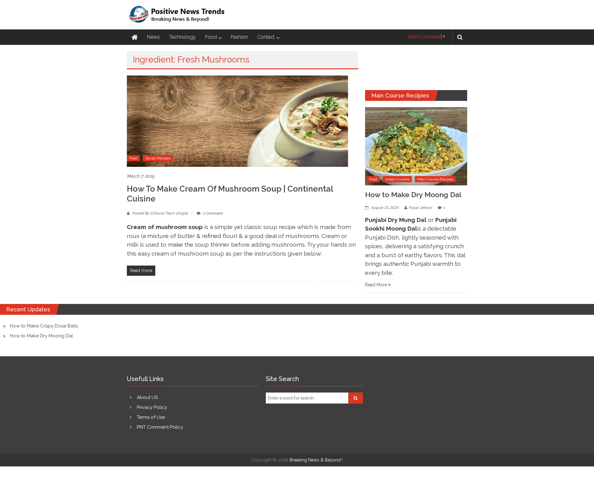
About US (147, 397)
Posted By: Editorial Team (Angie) (160, 213)
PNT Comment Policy (160, 427)
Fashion (239, 37)
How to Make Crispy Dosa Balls (44, 326)
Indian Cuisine (397, 179)
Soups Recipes (157, 158)
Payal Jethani (420, 208)
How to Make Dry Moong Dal (413, 194)
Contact (266, 37)
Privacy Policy (152, 407)
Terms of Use (151, 417)
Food (211, 37)
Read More (376, 284)
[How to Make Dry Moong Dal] (416, 145)
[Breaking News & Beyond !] (134, 37)
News (153, 37)
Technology (182, 37)
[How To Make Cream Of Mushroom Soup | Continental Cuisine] (237, 121)
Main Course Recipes (435, 179)
